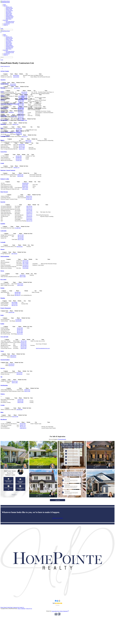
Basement (3, 87)
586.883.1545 (20, 174)
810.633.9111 (29, 217)
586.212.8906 (25, 263)
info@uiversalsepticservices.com (43, 348)
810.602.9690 (19, 128)
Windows (3, 394)
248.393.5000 (20, 328)
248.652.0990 (14, 303)
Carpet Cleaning (4, 107)
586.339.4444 (24, 99)
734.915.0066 (25, 268)
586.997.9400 (20, 402)
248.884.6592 (23, 343)
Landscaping (3, 230)
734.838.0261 (24, 93)
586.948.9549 (25, 266)
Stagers (2, 351)
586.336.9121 (19, 129)
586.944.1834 (21, 117)
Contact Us (21, 607)
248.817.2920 (25, 187)
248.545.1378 (22, 146)
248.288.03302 (25, 183)
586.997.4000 (25, 260)
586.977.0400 (23, 276)
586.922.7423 (29, 196)
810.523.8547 (13, 84)
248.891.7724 (23, 425)
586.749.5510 (21, 108)
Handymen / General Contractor (8, 170)
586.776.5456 (17, 132)
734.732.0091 (28, 141)
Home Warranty (4, 191)
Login (2, 28)
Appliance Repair (5, 83)
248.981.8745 (29, 213)
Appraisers (3, 79)
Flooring (2, 140)
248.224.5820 (23, 345)
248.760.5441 (29, 206)
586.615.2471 (28, 140)
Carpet (2, 91)
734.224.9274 (25, 265)
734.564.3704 (20, 399)
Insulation (3, 223)
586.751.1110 (29, 215)
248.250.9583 (16, 76)
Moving (2, 270)
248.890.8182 (29, 216)
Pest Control (3, 279)
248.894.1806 (24, 120)
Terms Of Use (29, 608)
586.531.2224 (15, 381)
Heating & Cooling (5, 178)
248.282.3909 (19, 156)
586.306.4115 (17, 295)
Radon (2, 315)
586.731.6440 (24, 95)
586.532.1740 (14, 305)
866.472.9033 (21, 105)
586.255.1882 (29, 210)
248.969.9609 (18, 320)
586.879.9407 (29, 219)
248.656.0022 (20, 246)
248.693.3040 (21, 96)
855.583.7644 (21, 100)
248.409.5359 (21, 97)
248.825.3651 (21, 114)
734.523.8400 (21, 112)
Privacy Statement (21, 608)
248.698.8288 (19, 409)
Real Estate (10, 607)
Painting (2, 288)
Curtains (3, 405)
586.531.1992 (23, 341)
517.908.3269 (18, 319)
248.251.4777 (25, 136)
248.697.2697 (23, 348)
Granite (2, 163)
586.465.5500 (24, 98)
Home (2, 66)
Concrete (3, 99)
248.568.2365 (29, 209)
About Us (5, 607)
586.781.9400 (20, 332)
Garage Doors (4, 151)
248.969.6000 (23, 423)
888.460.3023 (25, 186)
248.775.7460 (21, 239)
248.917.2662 (15, 382)
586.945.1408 (20, 400)
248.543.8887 (14, 302)
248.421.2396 (27, 391)
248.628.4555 (19, 158)
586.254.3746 (29, 220)
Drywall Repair (4, 120)
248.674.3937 (23, 275)
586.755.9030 (25, 262)
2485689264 (11, 112)
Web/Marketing (4, 385)
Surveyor (3, 368)
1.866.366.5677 (23, 428)
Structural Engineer (5, 359)
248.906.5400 (11, 312)
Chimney (3, 95)
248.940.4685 (25, 184)
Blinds (2, 412)
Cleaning (3, 112)
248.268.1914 (20, 329)
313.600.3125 (14, 116)
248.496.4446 (17, 292)
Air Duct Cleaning (5, 71)
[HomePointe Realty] (5, 1)
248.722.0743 (19, 131)
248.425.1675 (29, 207)
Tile (1, 376)
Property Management (6, 308)
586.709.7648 (15, 416)
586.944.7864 (20, 176)
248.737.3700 (21, 235)
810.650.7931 (23, 342)
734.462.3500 (19, 160)
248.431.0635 (20, 285)
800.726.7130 (17, 88)
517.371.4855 (21, 104)
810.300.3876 (11, 364)
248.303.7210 (29, 197)
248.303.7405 (17, 293)
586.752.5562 (21, 236)
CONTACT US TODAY (57, 518)
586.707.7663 (20, 330)
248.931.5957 (22, 148)
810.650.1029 (23, 346)
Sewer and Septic (4, 336)
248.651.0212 (20, 333)
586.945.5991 (21, 118)
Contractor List (16, 607)
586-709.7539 (24, 96)
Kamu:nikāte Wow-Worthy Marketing (60, 611)
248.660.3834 (21, 101)
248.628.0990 (22, 144)
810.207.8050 (19, 372)
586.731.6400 (22, 147)
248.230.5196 (19, 134)
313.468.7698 (18, 228)
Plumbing (3, 298)
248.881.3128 (15, 124)
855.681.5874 (29, 199)
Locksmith (3, 242)
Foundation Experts (5, 136)
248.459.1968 (21, 115)
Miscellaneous (4, 419)
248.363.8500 (21, 238)
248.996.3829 (13, 85)
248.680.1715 (16, 167)
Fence (2, 128)
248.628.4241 (19, 374)
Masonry (3, 249)
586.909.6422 (13, 356)
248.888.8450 (19, 157)
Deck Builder (4, 116)
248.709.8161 (14, 253)
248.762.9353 (13, 355)
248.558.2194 (24, 92)
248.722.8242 (25, 189)
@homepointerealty (62, 439)
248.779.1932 (21, 109)
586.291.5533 (23, 426)
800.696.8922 (16, 75)
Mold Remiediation (5, 256)
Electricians (3, 124)
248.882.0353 (27, 389)
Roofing (2, 323)
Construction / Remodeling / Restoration (10, 103)
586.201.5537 (20, 283)
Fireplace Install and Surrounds (8, 132)
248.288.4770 (29, 212)
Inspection (3, 201)
